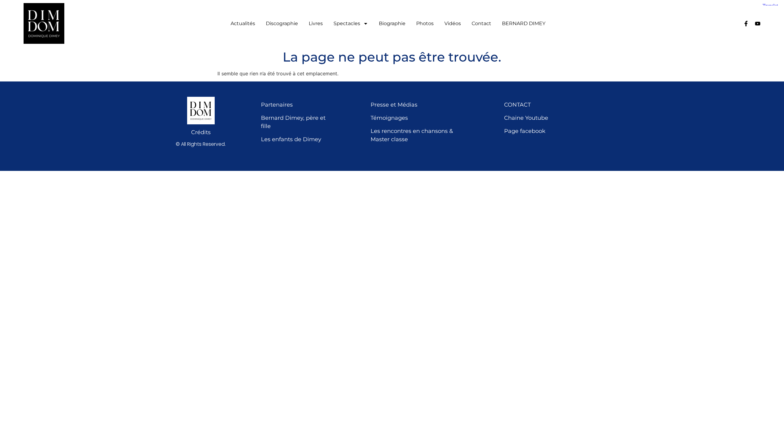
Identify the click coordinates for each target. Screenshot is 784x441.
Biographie (392, 23)
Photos (425, 23)
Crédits (201, 132)
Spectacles (347, 23)
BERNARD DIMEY (523, 23)
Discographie (282, 23)
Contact (481, 23)
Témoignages (389, 118)
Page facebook (524, 131)
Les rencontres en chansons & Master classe (412, 135)
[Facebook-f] (746, 23)
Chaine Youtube (526, 118)
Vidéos (452, 23)
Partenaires (277, 104)
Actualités (243, 23)
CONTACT (517, 104)
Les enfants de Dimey (291, 139)
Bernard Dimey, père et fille (293, 122)
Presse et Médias (394, 104)
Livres (316, 23)
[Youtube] (757, 23)
